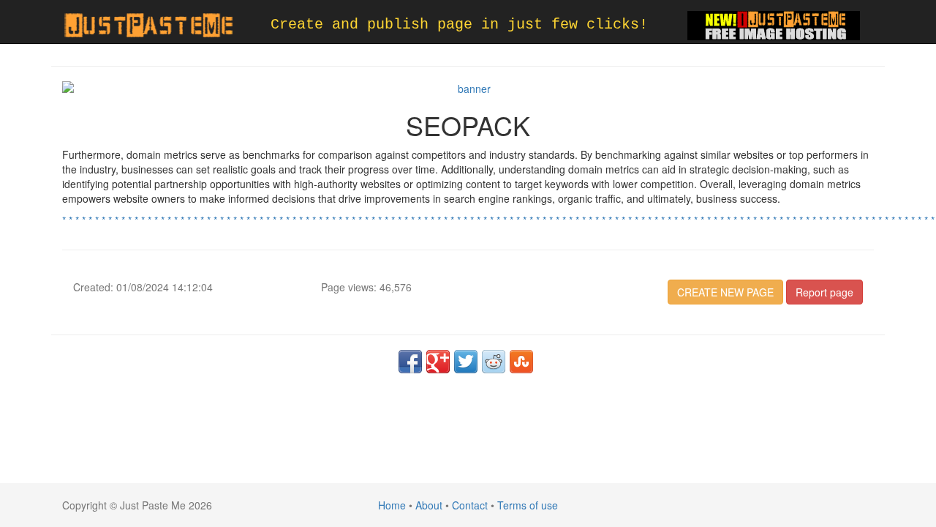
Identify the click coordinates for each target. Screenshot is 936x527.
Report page (824, 292)
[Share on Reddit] (493, 361)
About (428, 505)
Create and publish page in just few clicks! (459, 24)
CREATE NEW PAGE (725, 292)
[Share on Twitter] (466, 361)
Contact (470, 505)
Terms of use (527, 505)
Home (392, 505)
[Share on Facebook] (410, 361)
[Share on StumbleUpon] (521, 361)
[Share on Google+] (438, 361)
